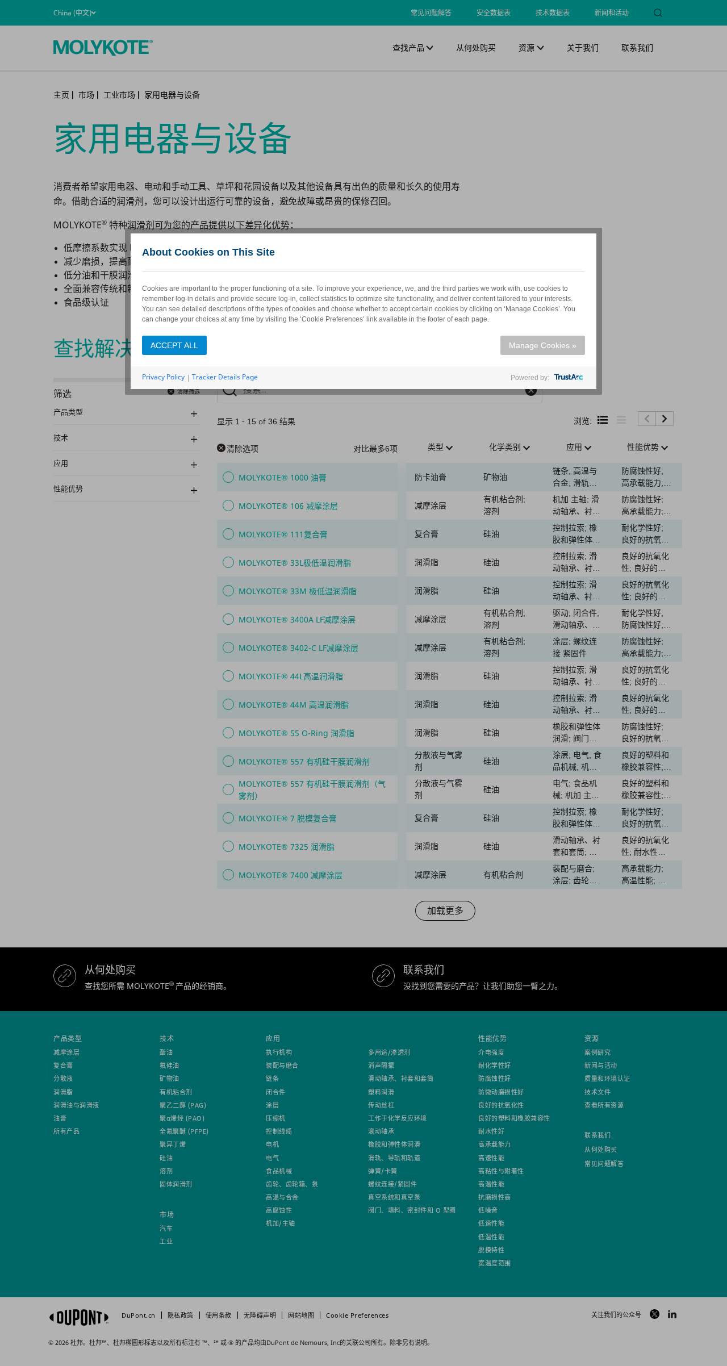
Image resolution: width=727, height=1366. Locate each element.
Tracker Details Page (225, 377)
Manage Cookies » (542, 345)
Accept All (174, 345)
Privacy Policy (163, 377)
